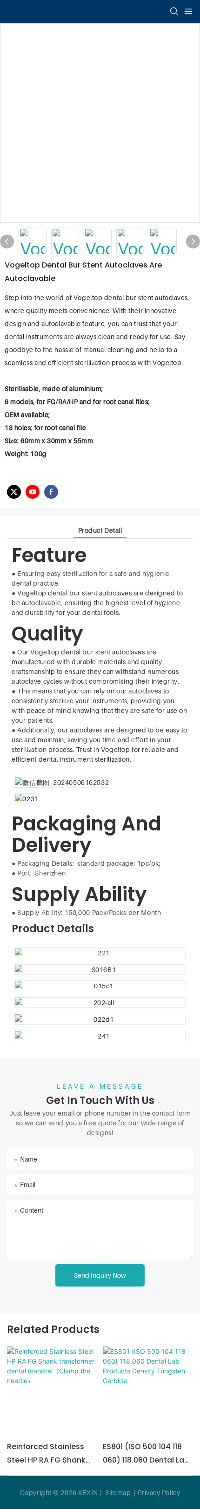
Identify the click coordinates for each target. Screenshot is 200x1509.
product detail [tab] (100, 530)
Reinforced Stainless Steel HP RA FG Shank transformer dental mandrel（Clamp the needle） (47, 1454)
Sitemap (117, 1492)
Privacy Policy (159, 1492)
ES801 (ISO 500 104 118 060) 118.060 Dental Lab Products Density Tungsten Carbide (146, 1454)
